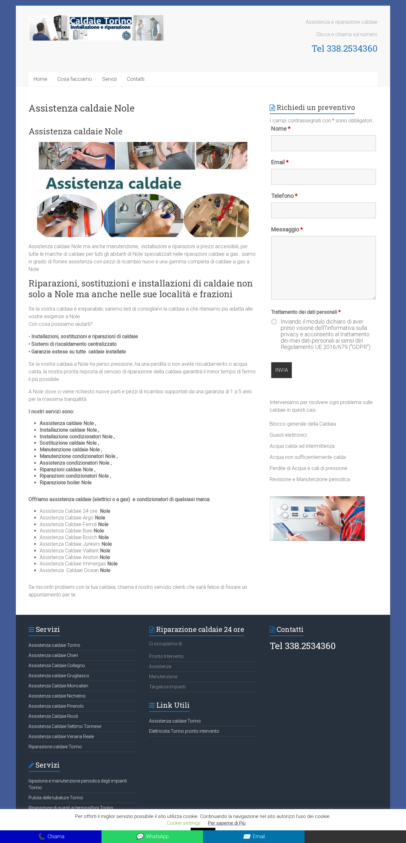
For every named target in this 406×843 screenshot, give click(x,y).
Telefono (284, 195)
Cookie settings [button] (183, 823)
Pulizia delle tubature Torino (56, 797)
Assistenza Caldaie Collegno (57, 665)
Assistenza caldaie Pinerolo (56, 706)
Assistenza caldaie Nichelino (57, 695)
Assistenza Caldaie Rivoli (53, 716)
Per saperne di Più (227, 823)
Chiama (50, 836)
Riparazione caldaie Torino (55, 746)
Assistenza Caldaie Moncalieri (58, 685)
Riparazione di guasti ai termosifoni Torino (71, 807)
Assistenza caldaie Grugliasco (59, 675)
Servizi (109, 79)
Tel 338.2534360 (344, 48)
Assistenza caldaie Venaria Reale (61, 736)
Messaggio (287, 229)
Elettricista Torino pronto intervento (184, 731)
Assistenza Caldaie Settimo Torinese (65, 726)
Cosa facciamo (74, 79)
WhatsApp (152, 836)
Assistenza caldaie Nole (76, 131)
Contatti (135, 79)
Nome (281, 128)
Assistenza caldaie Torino (54, 645)
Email (280, 162)
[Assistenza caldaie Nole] (143, 145)
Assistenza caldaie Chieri (53, 655)
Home (40, 79)
